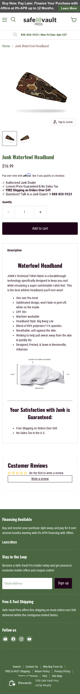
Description (14, 250)
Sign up (63, 583)
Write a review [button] (40, 479)
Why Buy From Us (52, 666)
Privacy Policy (62, 671)
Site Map (57, 676)
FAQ (44, 676)
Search (17, 666)
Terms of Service (28, 676)
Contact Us (32, 666)
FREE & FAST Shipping (17, 671)
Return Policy (42, 671)
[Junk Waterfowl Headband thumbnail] (9, 138)
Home (6, 46)
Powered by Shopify (40, 685)
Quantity (7, 202)
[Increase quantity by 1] (40, 212)
